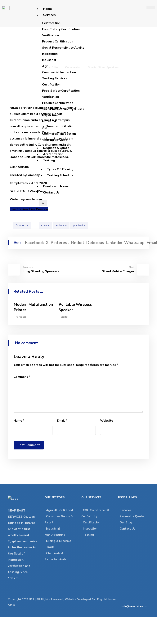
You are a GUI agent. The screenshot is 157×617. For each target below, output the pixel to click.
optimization (79, 225)
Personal (21, 316)
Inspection (90, 529)
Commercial (22, 225)
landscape (60, 225)
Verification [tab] (50, 35)
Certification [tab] (51, 23)
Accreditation (53, 154)
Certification (91, 522)
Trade (50, 547)
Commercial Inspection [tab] (59, 72)
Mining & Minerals (58, 541)
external (45, 225)
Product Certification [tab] (57, 41)
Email (62, 421)
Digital (64, 316)
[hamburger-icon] (150, 7)
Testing (88, 535)
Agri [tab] (45, 66)
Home (47, 9)
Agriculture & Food (59, 510)
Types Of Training (60, 169)
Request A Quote (56, 148)
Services (49, 15)
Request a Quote (132, 516)
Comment (22, 377)
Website (106, 421)
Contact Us (51, 192)
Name (19, 421)
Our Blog (126, 522)
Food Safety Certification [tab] (61, 29)
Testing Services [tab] (54, 78)
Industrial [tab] (49, 60)
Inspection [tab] (50, 54)
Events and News (56, 186)
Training (49, 160)
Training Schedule (60, 175)
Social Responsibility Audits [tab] (63, 48)
